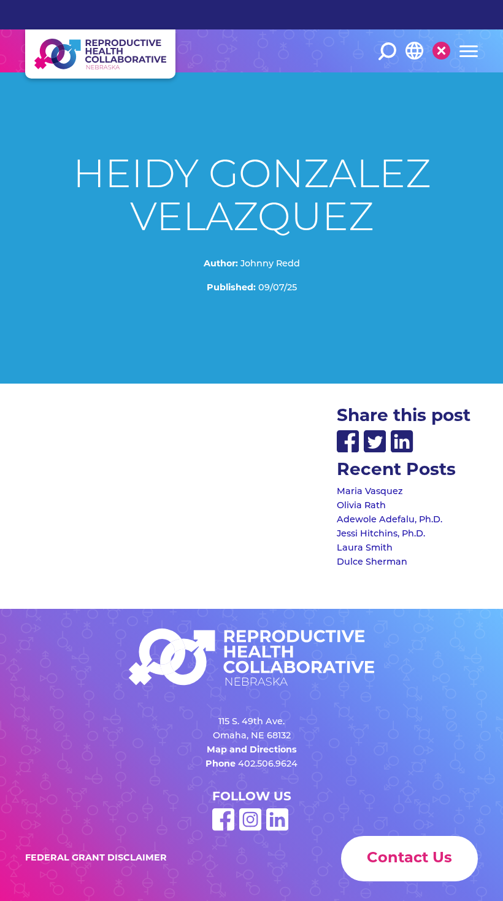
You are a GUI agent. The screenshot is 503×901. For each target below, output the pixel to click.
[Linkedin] (277, 828)
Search (387, 51)
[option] (431, 93)
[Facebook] (223, 828)
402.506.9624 (268, 764)
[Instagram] (250, 828)
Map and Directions (252, 750)
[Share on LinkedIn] (402, 450)
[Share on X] (375, 450)
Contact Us (409, 858)
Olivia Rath (361, 506)
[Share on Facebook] (348, 450)
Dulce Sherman (372, 562)
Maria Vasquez (370, 492)
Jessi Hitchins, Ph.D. (381, 534)
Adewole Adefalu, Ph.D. (389, 520)
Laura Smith (365, 548)
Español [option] (422, 92)
